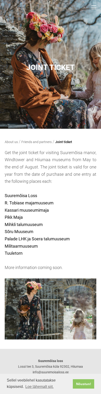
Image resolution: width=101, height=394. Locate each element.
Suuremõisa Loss (21, 195)
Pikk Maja (14, 217)
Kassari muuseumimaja (27, 210)
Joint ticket (63, 142)
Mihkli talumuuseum (24, 224)
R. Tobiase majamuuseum (29, 202)
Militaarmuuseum (21, 246)
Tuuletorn (14, 253)
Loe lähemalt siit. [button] (39, 387)
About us (11, 142)
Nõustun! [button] (83, 384)
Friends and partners (36, 142)
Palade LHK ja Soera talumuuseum (37, 238)
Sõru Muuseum (19, 231)
